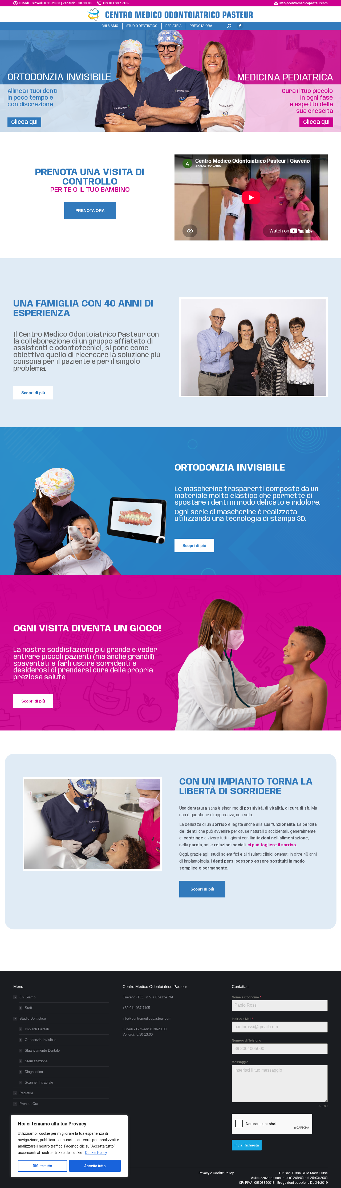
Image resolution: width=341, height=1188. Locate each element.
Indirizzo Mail (242, 1019)
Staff (28, 1008)
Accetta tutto (95, 1166)
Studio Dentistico (32, 1018)
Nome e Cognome (246, 997)
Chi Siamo (27, 997)
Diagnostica (34, 1072)
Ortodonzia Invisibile (40, 1040)
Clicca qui (24, 122)
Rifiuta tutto (42, 1166)
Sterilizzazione (36, 1061)
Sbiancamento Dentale (42, 1050)
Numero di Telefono (246, 1040)
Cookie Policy (96, 1152)
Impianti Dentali (37, 1029)
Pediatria (26, 1093)
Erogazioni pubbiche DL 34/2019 (302, 1183)
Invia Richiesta (246, 1145)
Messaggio (240, 1062)
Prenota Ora (28, 1104)
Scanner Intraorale (39, 1082)
